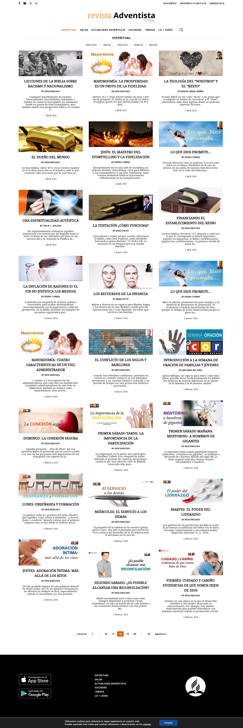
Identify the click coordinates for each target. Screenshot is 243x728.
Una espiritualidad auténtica (51, 220)
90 (149, 634)
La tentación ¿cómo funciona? (121, 225)
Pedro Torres (122, 162)
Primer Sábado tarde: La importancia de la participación (121, 438)
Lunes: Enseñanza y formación (50, 504)
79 (127, 634)
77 (113, 634)
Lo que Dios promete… (190, 152)
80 (135, 634)
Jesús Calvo (122, 230)
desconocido (52, 91)
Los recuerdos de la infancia (120, 294)
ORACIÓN (122, 44)
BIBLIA (107, 44)
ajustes (147, 724)
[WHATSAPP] (31, 3)
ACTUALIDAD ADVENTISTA (110, 683)
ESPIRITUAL (102, 675)
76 (106, 634)
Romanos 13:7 (188, 233)
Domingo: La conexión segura (50, 438)
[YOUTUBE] (24, 3)
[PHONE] (36, 3)
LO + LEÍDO (101, 695)
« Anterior (81, 634)
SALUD (98, 679)
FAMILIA (138, 44)
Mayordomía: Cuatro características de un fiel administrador (50, 365)
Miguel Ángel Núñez (192, 91)
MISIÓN (153, 44)
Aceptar (168, 722)
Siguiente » (161, 634)
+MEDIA (99, 691)
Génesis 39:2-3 (100, 96)
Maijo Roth (122, 299)
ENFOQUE (91, 44)
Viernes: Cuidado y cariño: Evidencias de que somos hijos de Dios (191, 585)
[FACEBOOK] (19, 3)
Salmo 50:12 (46, 167)
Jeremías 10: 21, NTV (196, 532)
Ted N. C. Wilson (52, 225)
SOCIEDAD (101, 687)
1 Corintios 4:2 (39, 380)
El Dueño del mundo (51, 157)
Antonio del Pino (192, 370)
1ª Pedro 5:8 (135, 241)
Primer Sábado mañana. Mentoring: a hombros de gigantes (191, 436)
